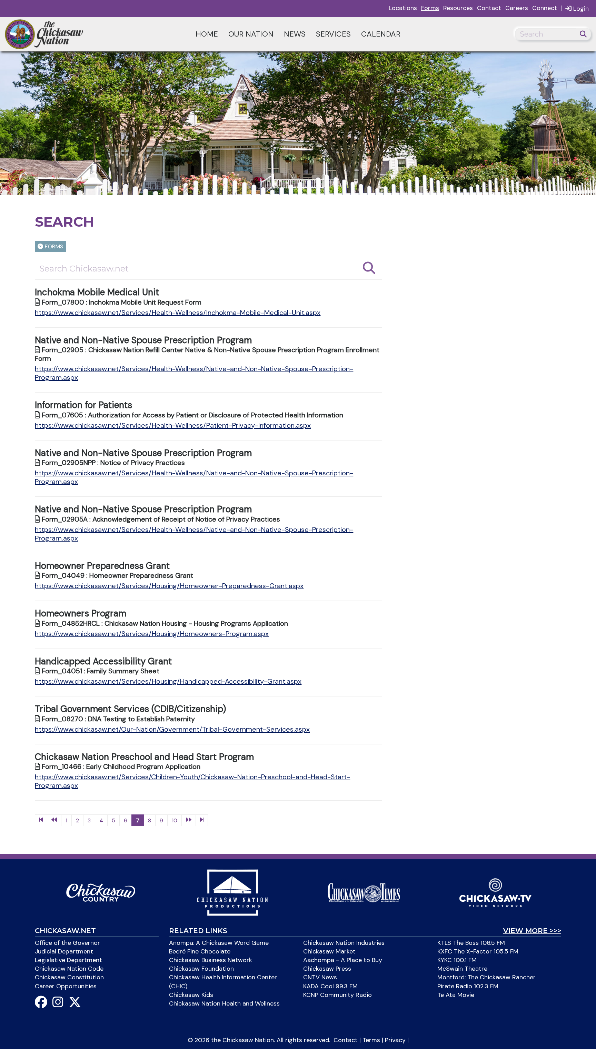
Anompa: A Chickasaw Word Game (219, 943)
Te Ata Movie (455, 995)
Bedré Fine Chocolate (199, 951)
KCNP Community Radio (337, 995)
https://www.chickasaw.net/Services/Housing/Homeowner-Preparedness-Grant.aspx (169, 585)
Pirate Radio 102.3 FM (467, 986)
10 (174, 820)
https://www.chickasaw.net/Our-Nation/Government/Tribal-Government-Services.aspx (172, 729)
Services (333, 34)
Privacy (395, 1040)
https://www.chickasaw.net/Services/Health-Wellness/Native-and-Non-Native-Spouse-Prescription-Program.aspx (194, 373)
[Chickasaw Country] (100, 892)
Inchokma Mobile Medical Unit (97, 292)
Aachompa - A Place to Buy (342, 960)
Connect (544, 8)
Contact (489, 8)
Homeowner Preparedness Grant (102, 566)
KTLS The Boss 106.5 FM (471, 943)
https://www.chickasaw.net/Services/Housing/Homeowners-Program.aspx (152, 633)
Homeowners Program (80, 613)
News (295, 34)
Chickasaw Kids (191, 995)
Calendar (380, 34)
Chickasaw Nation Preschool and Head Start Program (144, 757)
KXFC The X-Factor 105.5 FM (477, 951)
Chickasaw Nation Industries (344, 943)
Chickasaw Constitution (69, 977)
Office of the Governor (67, 943)
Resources (458, 8)
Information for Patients (83, 405)
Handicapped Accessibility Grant (103, 661)
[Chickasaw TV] (495, 892)
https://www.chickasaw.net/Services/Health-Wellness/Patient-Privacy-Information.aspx (173, 425)
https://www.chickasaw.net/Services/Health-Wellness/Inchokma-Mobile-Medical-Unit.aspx (177, 312)
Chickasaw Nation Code (69, 968)
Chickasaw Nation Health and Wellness (224, 1003)
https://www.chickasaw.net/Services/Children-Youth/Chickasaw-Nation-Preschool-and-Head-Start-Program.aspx (192, 781)
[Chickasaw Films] (232, 892)
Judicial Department (64, 951)
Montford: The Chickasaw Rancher (486, 977)
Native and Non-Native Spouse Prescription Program (143, 340)
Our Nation (251, 34)
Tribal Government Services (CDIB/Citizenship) (130, 709)
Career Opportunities (66, 986)
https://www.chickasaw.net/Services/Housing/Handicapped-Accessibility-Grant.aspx (168, 681)
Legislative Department (68, 960)
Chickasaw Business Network (210, 960)
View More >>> (532, 931)
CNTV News (320, 977)
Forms (430, 8)
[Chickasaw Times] (364, 892)
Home (207, 34)
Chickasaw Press (327, 968)
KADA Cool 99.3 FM (330, 986)
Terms (371, 1040)
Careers (516, 8)
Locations (403, 8)
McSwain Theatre (462, 968)
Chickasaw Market (329, 951)
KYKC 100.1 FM (457, 960)
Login (580, 8)
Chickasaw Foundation (201, 968)
